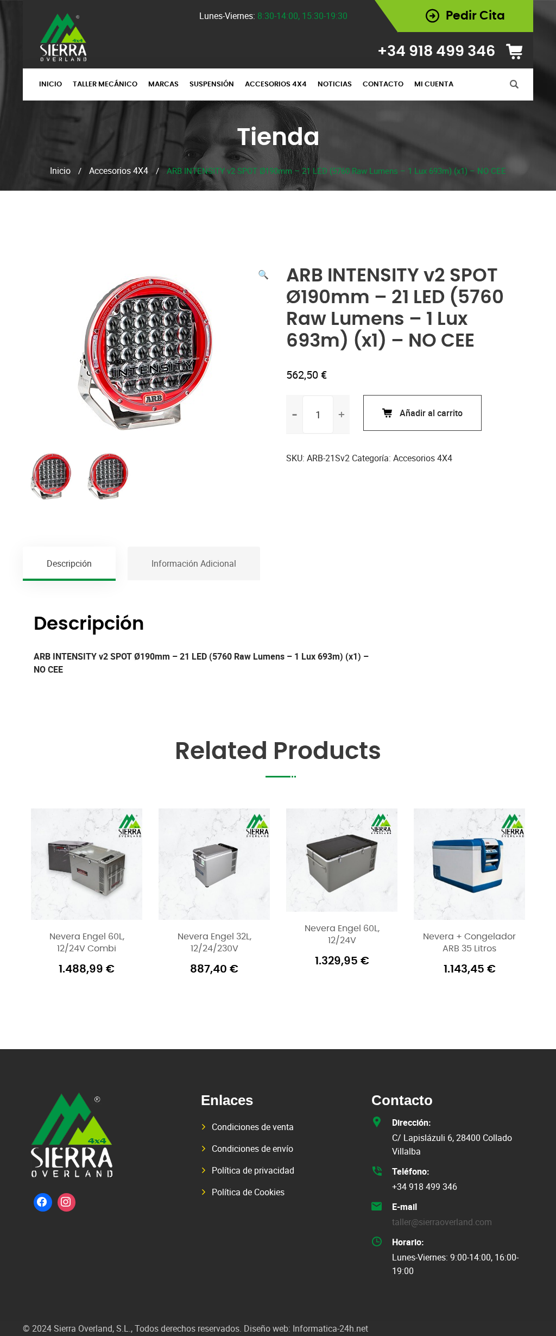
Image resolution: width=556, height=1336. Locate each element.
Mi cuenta (433, 84)
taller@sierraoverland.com (442, 1222)
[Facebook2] (43, 1202)
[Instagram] (67, 1202)
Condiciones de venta (253, 1127)
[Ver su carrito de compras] (518, 51)
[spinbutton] (317, 415)
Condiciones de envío (252, 1149)
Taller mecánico (105, 84)
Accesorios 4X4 (276, 84)
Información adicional (193, 563)
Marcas (163, 84)
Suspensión (211, 84)
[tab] (70, 563)
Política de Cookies (248, 1192)
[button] (263, 274)
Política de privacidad (253, 1170)
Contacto (383, 84)
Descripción (69, 563)
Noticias (335, 84)
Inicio (50, 84)
